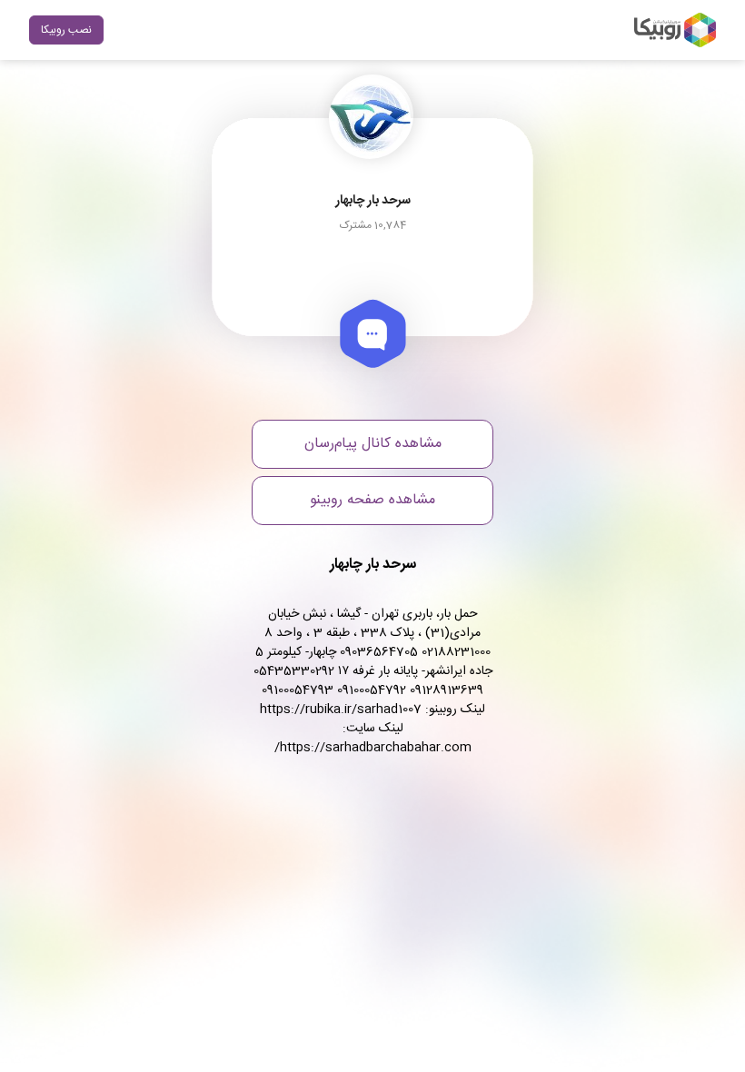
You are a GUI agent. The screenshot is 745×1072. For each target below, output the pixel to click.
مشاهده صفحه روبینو (372, 500)
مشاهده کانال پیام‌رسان (373, 444)
